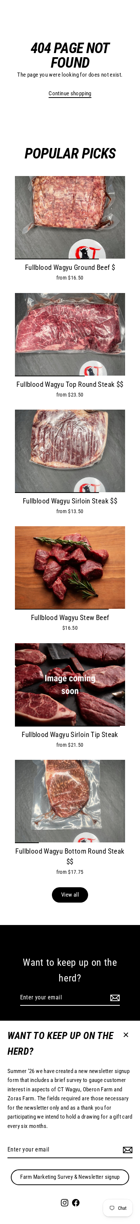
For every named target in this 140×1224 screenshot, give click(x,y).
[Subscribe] (127, 1150)
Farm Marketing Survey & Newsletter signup (70, 1177)
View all (70, 894)
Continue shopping (70, 93)
